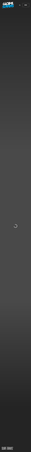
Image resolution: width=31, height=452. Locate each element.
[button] (20, 5)
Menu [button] (26, 5)
